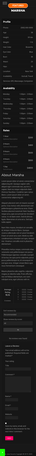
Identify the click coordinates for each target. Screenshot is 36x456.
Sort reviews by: (9, 311)
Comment (9, 374)
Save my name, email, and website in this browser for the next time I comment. (17, 429)
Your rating (9, 361)
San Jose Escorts (10, 454)
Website (8, 414)
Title (7, 365)
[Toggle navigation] (5, 3)
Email (8, 405)
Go (18, 330)
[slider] (21, 361)
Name (8, 396)
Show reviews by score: (12, 319)
